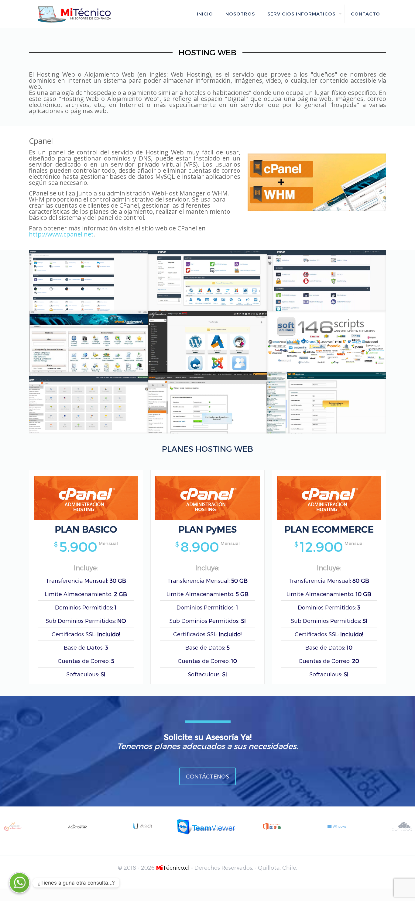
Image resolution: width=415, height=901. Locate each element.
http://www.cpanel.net (61, 234)
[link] (317, 182)
